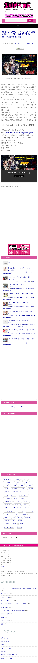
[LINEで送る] (20, 48)
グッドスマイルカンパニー (18, 488)
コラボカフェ (7, 501)
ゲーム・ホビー (5, 607)
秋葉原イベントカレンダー (8, 658)
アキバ (27, 482)
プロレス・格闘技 (5, 614)
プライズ (6, 508)
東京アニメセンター (9, 520)
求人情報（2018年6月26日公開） (9, 654)
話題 (33, 281)
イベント (13, 485)
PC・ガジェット (5, 593)
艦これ (21, 523)
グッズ (6, 488)
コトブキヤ (7, 498)
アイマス (19, 482)
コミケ (15, 498)
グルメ (27, 492)
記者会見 (19, 527)
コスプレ (13, 495)
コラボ (22, 498)
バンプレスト (7, 504)
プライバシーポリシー (6, 648)
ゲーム (6, 495)
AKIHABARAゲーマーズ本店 (11, 479)
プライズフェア (16, 508)
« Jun (2, 566)
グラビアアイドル (17, 492)
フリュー (26, 504)
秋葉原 (20, 520)
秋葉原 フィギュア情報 (10, 523)
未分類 (2, 617)
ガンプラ (29, 485)
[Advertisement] (19, 219)
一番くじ (6, 517)
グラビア (6, 492)
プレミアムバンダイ (9, 511)
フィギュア (18, 504)
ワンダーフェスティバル (10, 514)
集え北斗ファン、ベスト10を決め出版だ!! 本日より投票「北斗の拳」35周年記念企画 (18, 34)
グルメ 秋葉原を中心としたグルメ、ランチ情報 (14, 603)
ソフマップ (18, 501)
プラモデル (27, 508)
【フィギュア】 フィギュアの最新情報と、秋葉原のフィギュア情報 (18, 588)
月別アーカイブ (7, 538)
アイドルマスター (9, 482)
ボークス (20, 511)
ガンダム (21, 485)
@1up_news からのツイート (19, 406)
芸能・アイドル (5, 620)
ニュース (10, 262)
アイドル (25, 479)
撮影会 (20, 517)
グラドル (31, 488)
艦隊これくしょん (9, 527)
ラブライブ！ (29, 511)
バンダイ (26, 501)
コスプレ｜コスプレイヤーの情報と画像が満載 (21, 281)
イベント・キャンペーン (27, 43)
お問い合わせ (4, 638)
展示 (13, 517)
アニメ (6, 485)
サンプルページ (5, 641)
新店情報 (27, 517)
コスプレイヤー (23, 495)
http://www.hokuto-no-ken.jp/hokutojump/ (19, 133)
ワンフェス (23, 514)
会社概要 (3, 651)
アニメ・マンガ (17, 43)
